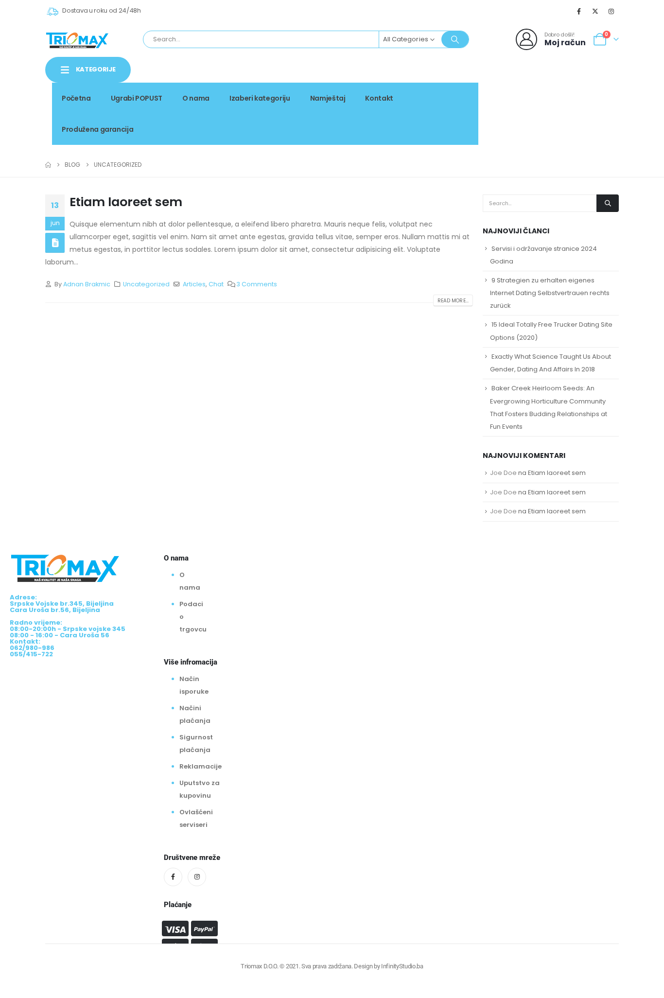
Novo (602, 95)
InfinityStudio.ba (402, 966)
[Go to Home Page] (48, 164)
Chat (216, 284)
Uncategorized (146, 284)
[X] (595, 11)
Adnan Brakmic (86, 284)
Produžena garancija (97, 129)
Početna (76, 98)
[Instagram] (611, 11)
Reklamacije (200, 766)
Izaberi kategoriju (259, 98)
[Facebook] (579, 11)
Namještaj (328, 98)
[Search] (455, 39)
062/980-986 (588, 105)
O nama (196, 98)
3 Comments (256, 284)
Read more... (453, 300)
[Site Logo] (77, 39)
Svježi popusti (552, 95)
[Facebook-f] (173, 877)
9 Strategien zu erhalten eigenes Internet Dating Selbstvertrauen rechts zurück (550, 293)
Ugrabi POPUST (136, 98)
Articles (194, 284)
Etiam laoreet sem (126, 201)
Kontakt (379, 98)
